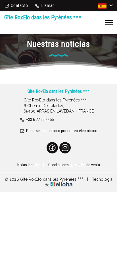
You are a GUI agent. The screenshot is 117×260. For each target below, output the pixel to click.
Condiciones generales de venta (74, 165)
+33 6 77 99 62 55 (40, 119)
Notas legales (28, 165)
